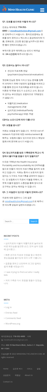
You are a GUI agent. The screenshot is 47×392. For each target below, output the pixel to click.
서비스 (29, 368)
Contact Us (8, 381)
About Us (29, 375)
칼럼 (38, 368)
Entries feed (11, 312)
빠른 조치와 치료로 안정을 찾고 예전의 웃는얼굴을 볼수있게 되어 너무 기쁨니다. (23, 256)
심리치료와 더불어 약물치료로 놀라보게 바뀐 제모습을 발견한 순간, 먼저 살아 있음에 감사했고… (23, 246)
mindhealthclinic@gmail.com (25, 30)
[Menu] (42, 10)
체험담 (17, 375)
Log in (8, 307)
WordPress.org (12, 323)
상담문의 (6, 375)
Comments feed (13, 318)
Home (5, 368)
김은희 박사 (17, 368)
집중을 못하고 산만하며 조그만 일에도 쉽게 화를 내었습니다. (22, 265)
